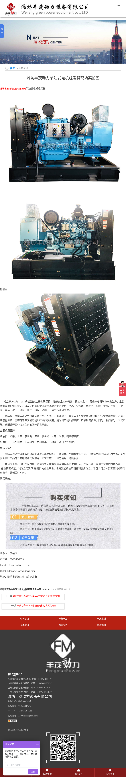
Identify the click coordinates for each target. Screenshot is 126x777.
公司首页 (24, 619)
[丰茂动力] (46, 9)
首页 (13, 68)
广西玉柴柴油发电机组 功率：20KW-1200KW (30, 692)
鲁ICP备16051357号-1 (18, 730)
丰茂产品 (63, 619)
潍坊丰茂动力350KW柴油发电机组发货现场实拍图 (36, 596)
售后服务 (63, 625)
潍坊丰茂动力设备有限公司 (13, 89)
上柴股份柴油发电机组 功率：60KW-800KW (29, 688)
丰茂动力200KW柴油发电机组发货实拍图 (36, 605)
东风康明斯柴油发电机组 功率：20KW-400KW (29, 679)
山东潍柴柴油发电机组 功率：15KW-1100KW (29, 683)
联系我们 (101, 625)
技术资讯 (24, 625)
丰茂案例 (101, 619)
